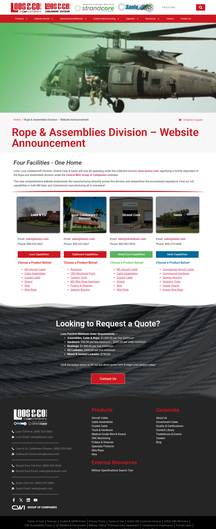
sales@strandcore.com (132, 239)
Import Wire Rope (173, 289)
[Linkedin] (28, 500)
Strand (28, 281)
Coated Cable (32, 277)
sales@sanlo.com (174, 239)
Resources (150, 18)
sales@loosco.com (37, 239)
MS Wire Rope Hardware (85, 281)
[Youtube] (35, 500)
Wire (27, 285)
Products (19, 18)
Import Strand (171, 285)
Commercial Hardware (176, 273)
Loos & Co (38, 215)
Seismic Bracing (80, 289)
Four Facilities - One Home (48, 162)
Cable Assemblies (35, 273)
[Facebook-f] (14, 500)
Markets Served (41, 18)
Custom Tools (79, 277)
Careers (170, 18)
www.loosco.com (148, 171)
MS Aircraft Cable (34, 269)
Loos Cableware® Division (84, 216)
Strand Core (131, 215)
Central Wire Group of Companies (86, 175)
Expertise (130, 18)
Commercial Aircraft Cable (178, 269)
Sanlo (177, 215)
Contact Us (186, 18)
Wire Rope (30, 289)
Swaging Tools (171, 281)
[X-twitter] (21, 500)
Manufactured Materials (71, 18)
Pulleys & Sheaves (81, 285)
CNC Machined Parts (83, 273)
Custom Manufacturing (104, 18)
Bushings (76, 269)
